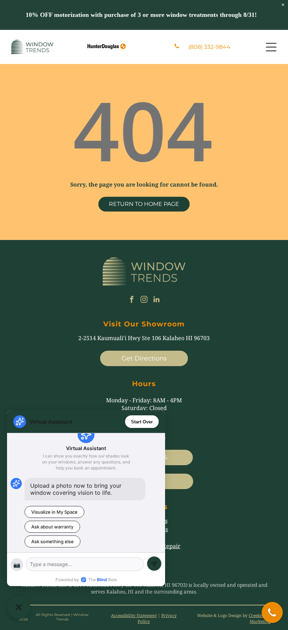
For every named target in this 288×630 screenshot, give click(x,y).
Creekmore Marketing (259, 618)
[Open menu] (271, 47)
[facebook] (131, 300)
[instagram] (144, 300)
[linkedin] (156, 300)
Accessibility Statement (134, 615)
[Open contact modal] (272, 612)
